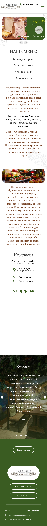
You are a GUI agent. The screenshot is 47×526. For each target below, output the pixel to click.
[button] (23, 449)
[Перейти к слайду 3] (21, 435)
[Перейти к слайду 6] (28, 435)
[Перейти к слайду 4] (23, 435)
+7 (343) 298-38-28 (30, 4)
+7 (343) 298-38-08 (24, 277)
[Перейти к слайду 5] (26, 435)
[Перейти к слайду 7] (30, 435)
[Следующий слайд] (45, 397)
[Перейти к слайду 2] (18, 435)
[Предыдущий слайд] (2, 397)
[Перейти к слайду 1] (16, 435)
